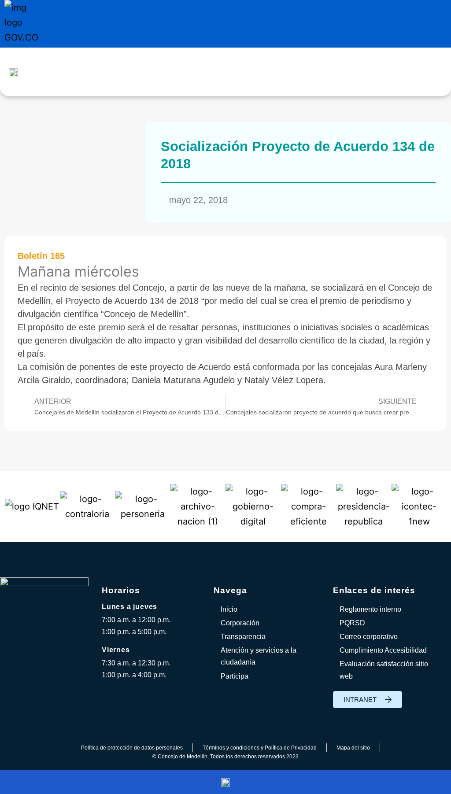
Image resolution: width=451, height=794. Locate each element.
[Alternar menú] (251, 72)
